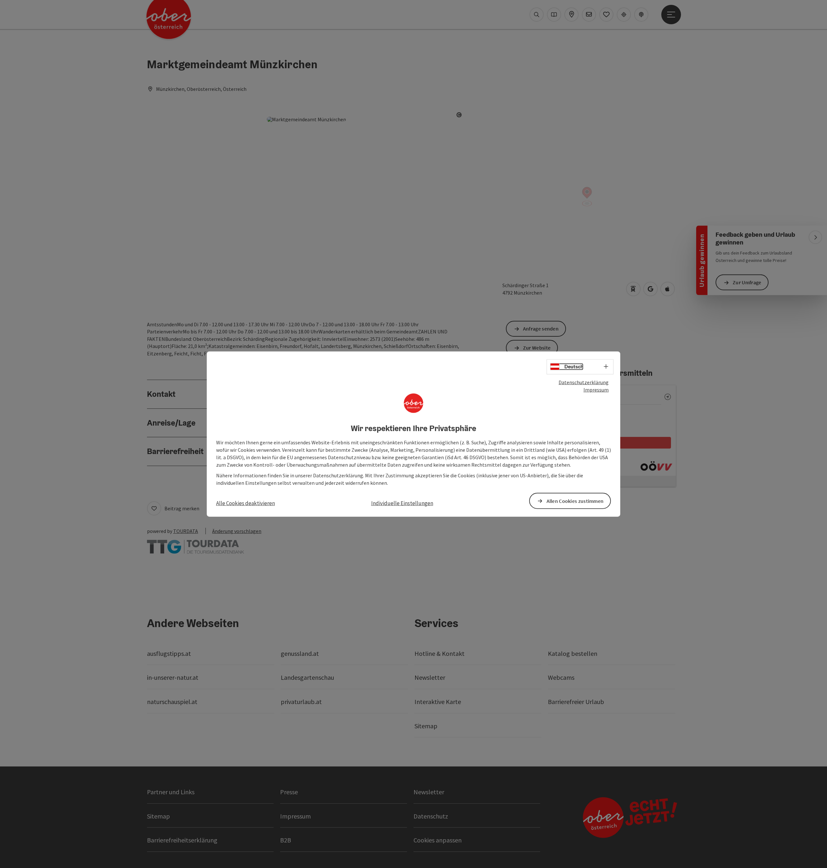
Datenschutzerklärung (584, 382)
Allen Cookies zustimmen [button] (575, 500)
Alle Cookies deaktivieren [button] (245, 503)
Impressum (596, 389)
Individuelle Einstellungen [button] (402, 503)
